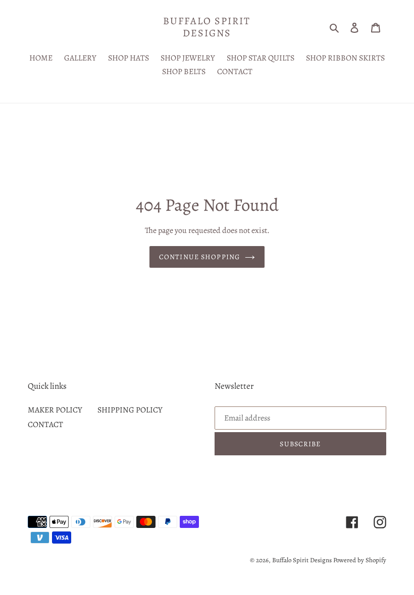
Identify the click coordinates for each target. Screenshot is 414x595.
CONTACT (45, 424)
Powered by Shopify (359, 560)
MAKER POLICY (55, 409)
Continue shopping (199, 257)
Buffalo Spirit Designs (206, 27)
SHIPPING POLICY (130, 409)
